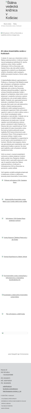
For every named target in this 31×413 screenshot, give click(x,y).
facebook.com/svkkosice (10, 389)
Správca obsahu (6, 403)
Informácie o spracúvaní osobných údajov (13, 401)
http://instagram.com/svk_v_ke (12, 391)
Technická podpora (7, 406)
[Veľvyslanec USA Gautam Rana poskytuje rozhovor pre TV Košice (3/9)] (15, 227)
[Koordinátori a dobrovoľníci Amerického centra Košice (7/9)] (15, 303)
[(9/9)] (15, 341)
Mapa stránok (5, 408)
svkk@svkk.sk (7, 386)
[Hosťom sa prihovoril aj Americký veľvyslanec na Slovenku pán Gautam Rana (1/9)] (15, 188)
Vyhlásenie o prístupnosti (8, 398)
